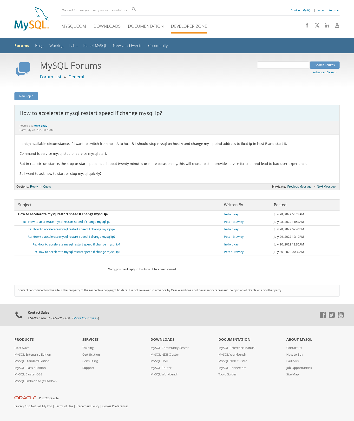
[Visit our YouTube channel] (335, 26)
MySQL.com (73, 26)
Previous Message (299, 186)
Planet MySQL (95, 45)
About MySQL (299, 339)
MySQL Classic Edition (30, 368)
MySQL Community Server (170, 348)
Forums (21, 45)
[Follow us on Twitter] (331, 317)
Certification (91, 355)
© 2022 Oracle (49, 398)
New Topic (26, 96)
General (76, 77)
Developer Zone (189, 26)
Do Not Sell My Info (39, 406)
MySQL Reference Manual (236, 348)
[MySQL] (31, 19)
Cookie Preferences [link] (115, 406)
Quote (47, 186)
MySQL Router (161, 368)
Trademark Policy (87, 406)
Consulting (90, 361)
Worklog (56, 45)
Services (90, 339)
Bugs (39, 45)
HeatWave (21, 348)
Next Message (326, 186)
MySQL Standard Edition (32, 361)
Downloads (107, 26)
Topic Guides (227, 374)
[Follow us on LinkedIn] (325, 26)
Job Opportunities (299, 368)
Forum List (50, 77)
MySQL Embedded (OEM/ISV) (35, 381)
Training (88, 348)
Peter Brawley (234, 222)
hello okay (231, 214)
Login (320, 10)
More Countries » (85, 318)
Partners (292, 361)
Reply (34, 186)
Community (158, 45)
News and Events (127, 45)
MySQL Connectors (232, 368)
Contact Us (294, 348)
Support (88, 368)
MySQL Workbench (164, 374)
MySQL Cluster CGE (28, 374)
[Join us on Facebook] (305, 26)
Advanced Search (324, 72)
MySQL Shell (159, 361)
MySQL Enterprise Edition (32, 355)
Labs (73, 45)
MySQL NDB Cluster (165, 355)
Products (24, 339)
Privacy (19, 406)
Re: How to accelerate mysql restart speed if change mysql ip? (67, 222)
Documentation (146, 26)
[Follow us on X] (315, 26)
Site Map (292, 374)
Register (334, 10)
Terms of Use (64, 406)
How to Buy (294, 355)
